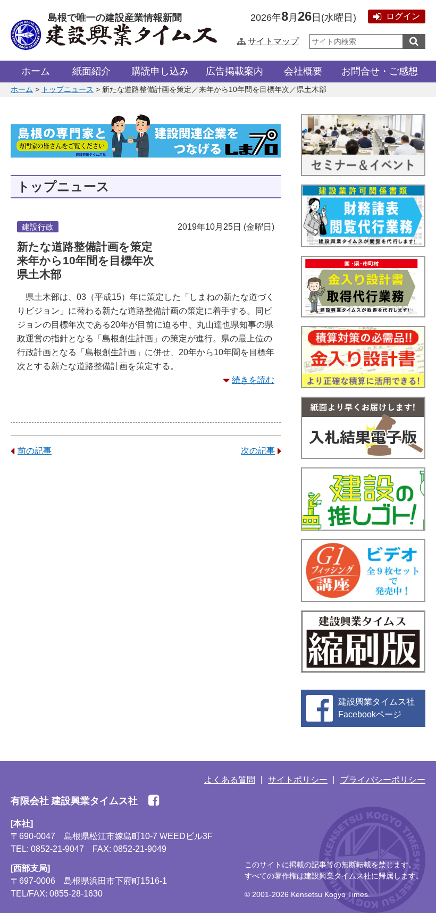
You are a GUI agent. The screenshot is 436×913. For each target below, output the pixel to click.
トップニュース (67, 89)
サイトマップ (273, 41)
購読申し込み (160, 71)
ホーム (35, 71)
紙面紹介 (91, 71)
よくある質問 (229, 779)
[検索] (414, 41)
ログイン (403, 16)
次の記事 (258, 450)
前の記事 (35, 450)
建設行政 (38, 226)
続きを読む (253, 379)
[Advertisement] (146, 548)
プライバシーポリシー (382, 779)
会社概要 (303, 71)
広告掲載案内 (234, 71)
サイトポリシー (298, 779)
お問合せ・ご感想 (379, 71)
